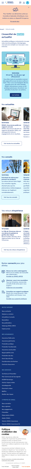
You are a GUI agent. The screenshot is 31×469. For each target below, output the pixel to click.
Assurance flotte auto (8, 338)
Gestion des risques (7, 394)
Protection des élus (7, 355)
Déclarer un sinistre (7, 314)
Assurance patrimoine (8, 341)
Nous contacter (6, 311)
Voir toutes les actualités (12, 143)
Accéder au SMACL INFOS (14, 276)
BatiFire (4, 391)
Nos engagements (7, 409)
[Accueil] (9, 3)
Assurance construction (9, 349)
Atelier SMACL (6, 418)
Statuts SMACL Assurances (10, 421)
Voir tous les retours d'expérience (14, 250)
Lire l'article (15, 95)
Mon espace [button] (27, 2)
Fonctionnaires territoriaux (10, 361)
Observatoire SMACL (8, 415)
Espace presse (6, 328)
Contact (20, 2)
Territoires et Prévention (9, 373)
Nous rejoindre (6, 406)
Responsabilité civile (8, 352)
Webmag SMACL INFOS (9, 326)
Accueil (2, 29)
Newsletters (5, 320)
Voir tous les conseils (10, 197)
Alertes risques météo (8, 382)
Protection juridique (8, 344)
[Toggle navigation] (3, 2)
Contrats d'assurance (8, 364)
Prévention (5, 412)
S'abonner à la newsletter (14, 287)
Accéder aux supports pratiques (16, 299)
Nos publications (7, 323)
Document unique (7, 388)
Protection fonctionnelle (9, 347)
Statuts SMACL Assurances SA (11, 424)
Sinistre (23, 2)
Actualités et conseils (8, 317)
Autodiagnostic (6, 385)
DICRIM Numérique (7, 379)
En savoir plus (14, 21)
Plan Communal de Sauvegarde (11, 376)
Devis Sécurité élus (7, 358)
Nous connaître (6, 403)
